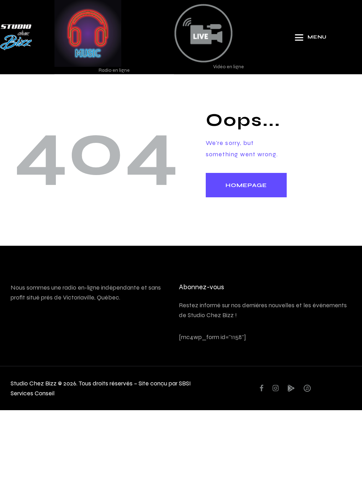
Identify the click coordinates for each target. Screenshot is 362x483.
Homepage (246, 185)
